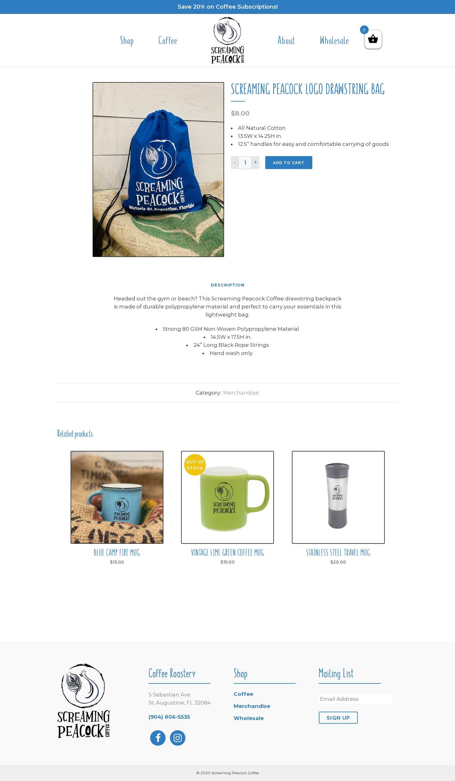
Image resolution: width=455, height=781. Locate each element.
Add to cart (289, 162)
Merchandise (241, 393)
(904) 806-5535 (169, 717)
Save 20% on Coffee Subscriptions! (228, 6)
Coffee (243, 694)
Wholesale (249, 718)
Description (228, 284)
